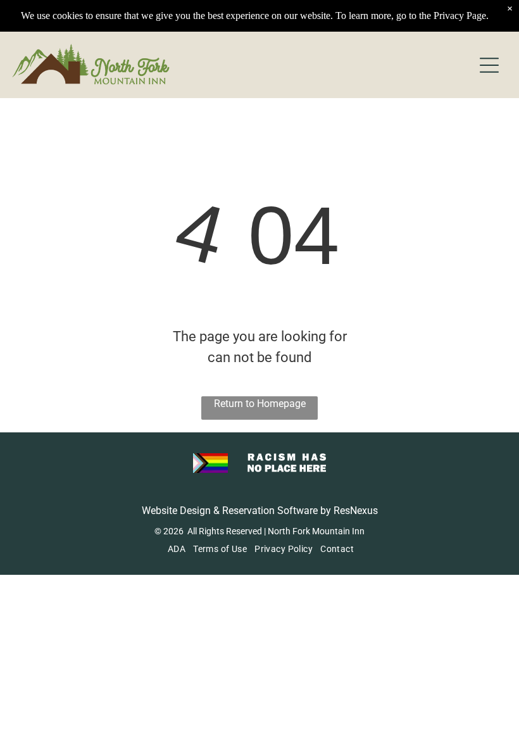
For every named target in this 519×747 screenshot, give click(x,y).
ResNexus (356, 511)
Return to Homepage (260, 404)
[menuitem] (175, 549)
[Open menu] (489, 65)
